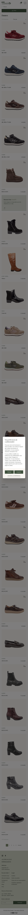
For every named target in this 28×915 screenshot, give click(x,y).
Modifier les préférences (14, 475)
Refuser (9, 472)
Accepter (19, 472)
